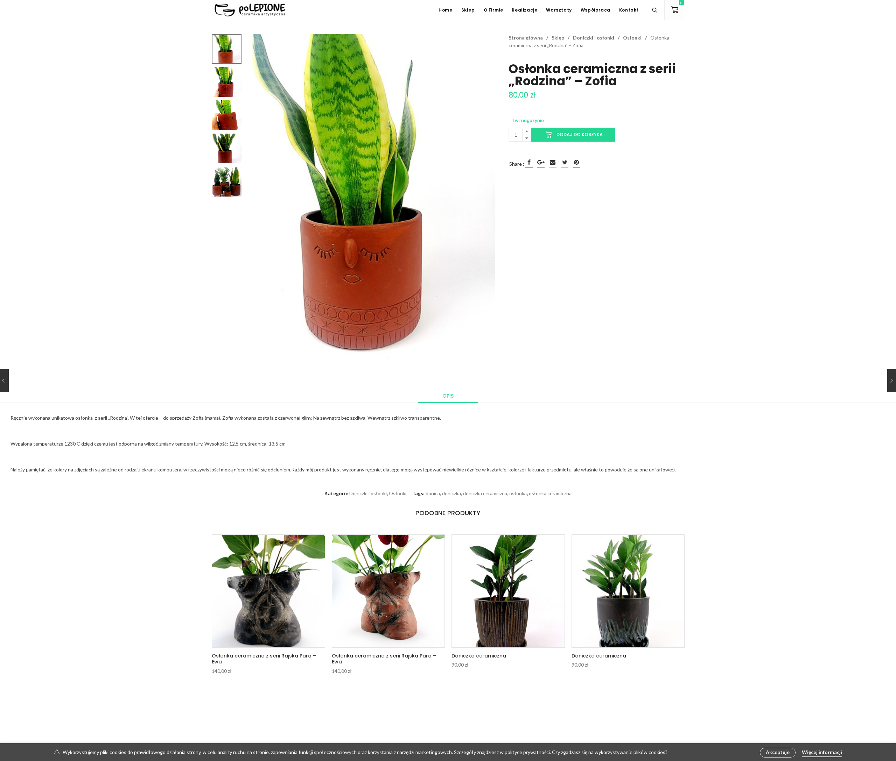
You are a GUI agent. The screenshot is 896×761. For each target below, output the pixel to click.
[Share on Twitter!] (564, 162)
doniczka (451, 493)
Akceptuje (778, 752)
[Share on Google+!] (541, 162)
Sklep (558, 38)
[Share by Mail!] (552, 162)
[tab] (448, 396)
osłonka (518, 493)
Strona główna (526, 38)
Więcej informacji (822, 752)
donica (433, 493)
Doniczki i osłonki (593, 38)
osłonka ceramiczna (550, 493)
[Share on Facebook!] (529, 162)
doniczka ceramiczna (485, 493)
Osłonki (632, 38)
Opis (448, 395)
